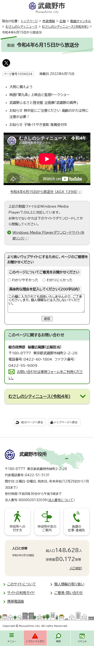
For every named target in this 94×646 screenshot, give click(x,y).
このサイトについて (21, 584)
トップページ (29, 21)
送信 (47, 318)
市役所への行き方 (17, 528)
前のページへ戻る (32, 422)
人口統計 (75, 568)
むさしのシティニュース (21, 26)
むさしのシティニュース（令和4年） (65, 26)
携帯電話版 (15, 601)
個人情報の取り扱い (69, 584)
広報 (63, 21)
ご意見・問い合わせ (68, 593)
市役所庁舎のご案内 (47, 528)
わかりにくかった (60, 280)
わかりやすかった (25, 280)
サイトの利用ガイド (21, 593)
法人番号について (60, 500)
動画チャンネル (80, 21)
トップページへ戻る (66, 422)
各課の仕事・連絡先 (76, 528)
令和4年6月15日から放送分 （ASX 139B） (44, 191)
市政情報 (48, 21)
